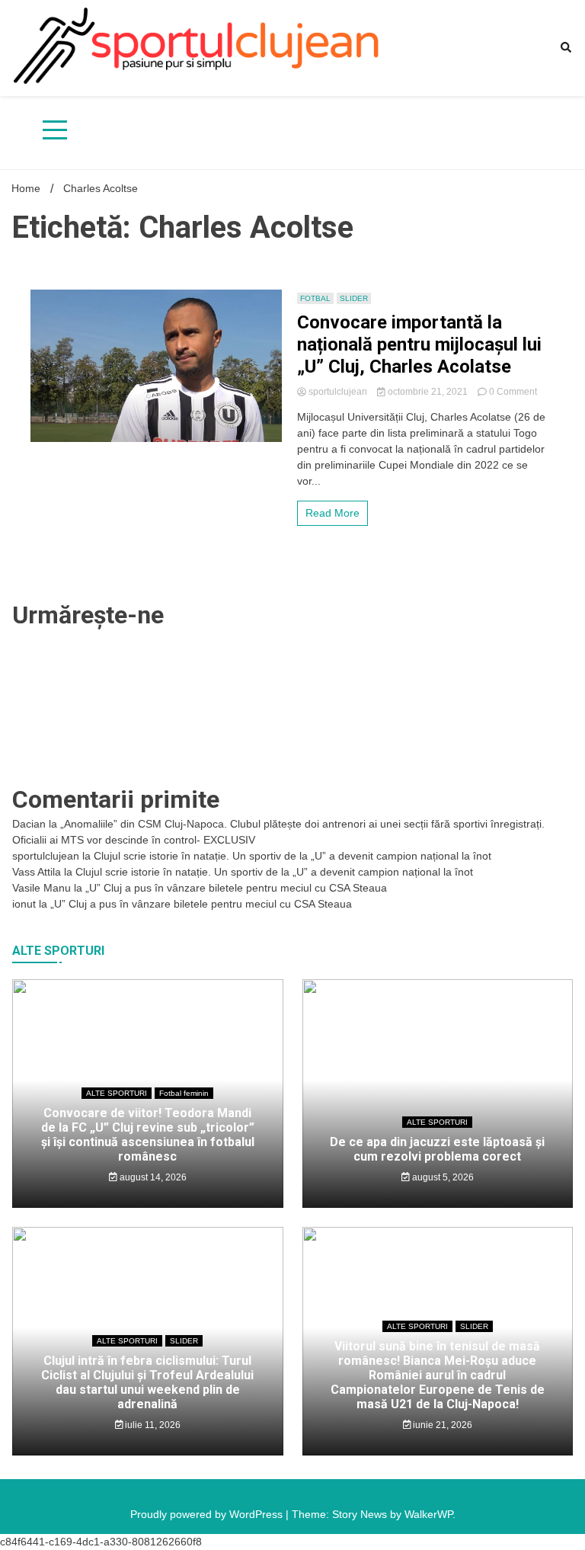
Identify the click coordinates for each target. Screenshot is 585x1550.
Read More (332, 513)
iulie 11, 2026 (152, 1425)
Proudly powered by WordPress (208, 1514)
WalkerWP (428, 1514)
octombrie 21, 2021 (427, 391)
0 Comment (513, 391)
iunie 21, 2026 (441, 1425)
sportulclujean (337, 391)
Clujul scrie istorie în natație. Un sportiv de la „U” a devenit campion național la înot (292, 856)
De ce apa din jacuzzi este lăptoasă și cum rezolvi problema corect (437, 1149)
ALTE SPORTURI (116, 1093)
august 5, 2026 (442, 1177)
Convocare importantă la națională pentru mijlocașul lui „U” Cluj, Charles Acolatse (419, 344)
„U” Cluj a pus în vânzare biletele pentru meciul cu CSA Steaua (236, 888)
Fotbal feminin (184, 1093)
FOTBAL (315, 298)
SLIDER (354, 298)
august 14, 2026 (152, 1177)
